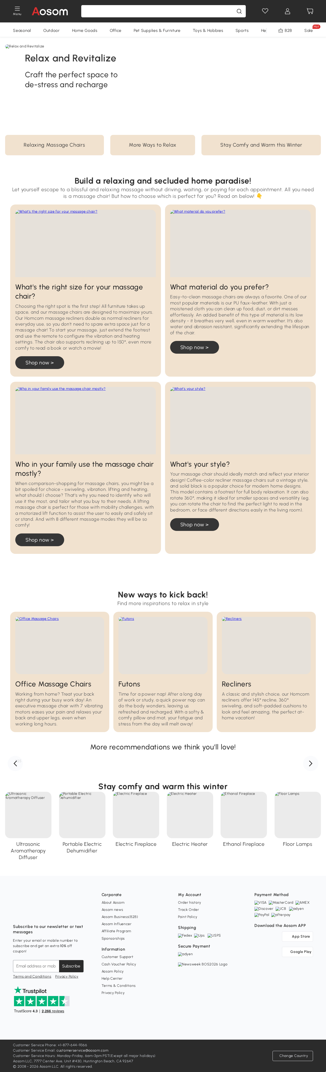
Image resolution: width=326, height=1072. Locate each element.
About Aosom (113, 902)
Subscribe (71, 966)
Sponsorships (113, 938)
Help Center (112, 978)
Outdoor (51, 30)
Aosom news (112, 910)
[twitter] (62, 914)
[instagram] (28, 914)
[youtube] (39, 914)
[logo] (49, 11)
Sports (242, 30)
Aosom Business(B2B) (120, 917)
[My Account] (287, 11)
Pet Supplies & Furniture (157, 30)
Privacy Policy (66, 976)
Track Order (188, 910)
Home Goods (85, 30)
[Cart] (310, 11)
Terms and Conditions (32, 976)
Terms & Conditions (119, 986)
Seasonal (22, 30)
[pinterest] (51, 914)
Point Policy (187, 917)
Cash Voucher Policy (119, 964)
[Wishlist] (265, 11)
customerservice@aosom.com (82, 1050)
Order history (189, 902)
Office (115, 30)
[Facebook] (17, 914)
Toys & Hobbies (208, 30)
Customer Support (117, 957)
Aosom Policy (113, 971)
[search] (239, 11)
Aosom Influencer (117, 924)
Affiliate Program (116, 931)
